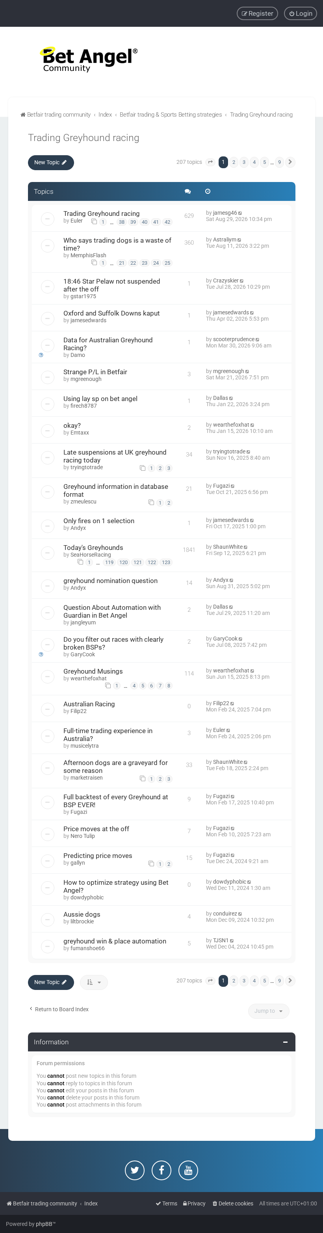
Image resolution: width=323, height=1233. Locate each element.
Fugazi (221, 486)
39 (133, 222)
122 (152, 562)
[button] (210, 162)
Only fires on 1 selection (98, 521)
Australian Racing (89, 704)
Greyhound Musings (93, 671)
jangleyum (83, 622)
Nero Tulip (83, 836)
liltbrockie (82, 921)
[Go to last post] (240, 213)
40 (144, 222)
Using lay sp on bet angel (100, 399)
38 (121, 222)
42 (167, 222)
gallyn (78, 863)
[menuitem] (300, 13)
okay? (72, 425)
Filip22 (79, 711)
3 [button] (244, 162)
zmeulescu (84, 501)
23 (144, 263)
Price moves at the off (96, 829)
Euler (77, 220)
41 (156, 222)
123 (166, 562)
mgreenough (86, 379)
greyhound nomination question (110, 581)
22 (133, 263)
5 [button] (264, 162)
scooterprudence (233, 339)
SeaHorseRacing (91, 555)
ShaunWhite (228, 547)
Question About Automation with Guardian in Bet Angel (112, 611)
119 (109, 562)
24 (156, 263)
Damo (78, 355)
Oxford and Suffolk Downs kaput (111, 313)
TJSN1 (221, 940)
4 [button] (254, 162)
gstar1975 (83, 296)
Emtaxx (80, 432)
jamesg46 (225, 213)
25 (167, 263)
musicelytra (85, 746)
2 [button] (233, 162)
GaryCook (83, 654)
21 (121, 263)
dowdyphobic (87, 897)
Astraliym (224, 239)
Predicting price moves (97, 856)
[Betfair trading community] (79, 62)
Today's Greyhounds (93, 548)
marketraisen (87, 777)
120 (123, 562)
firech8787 (84, 406)
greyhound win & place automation (114, 941)
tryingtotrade (87, 467)
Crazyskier (226, 280)
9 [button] (279, 162)
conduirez (225, 913)
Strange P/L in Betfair (95, 372)
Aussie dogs (81, 914)
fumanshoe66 (88, 948)
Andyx (78, 528)
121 (138, 562)
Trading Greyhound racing (83, 137)
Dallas (220, 398)
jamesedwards (88, 320)
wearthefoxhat (231, 425)
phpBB (44, 1224)
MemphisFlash (88, 255)
